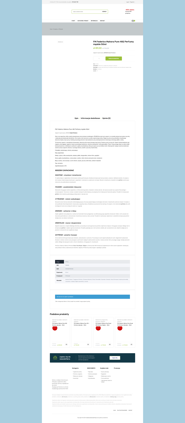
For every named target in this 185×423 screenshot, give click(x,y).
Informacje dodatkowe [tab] (90, 118)
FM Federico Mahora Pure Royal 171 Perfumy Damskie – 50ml (125, 324)
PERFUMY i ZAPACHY (113, 65)
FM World (99, 69)
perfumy (123, 204)
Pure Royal (79, 245)
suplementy (60, 381)
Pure (74, 245)
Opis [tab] (76, 118)
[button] (115, 358)
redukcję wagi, (113, 396)
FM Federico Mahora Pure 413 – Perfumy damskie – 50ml (81, 324)
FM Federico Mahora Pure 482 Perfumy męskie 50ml (119, 67)
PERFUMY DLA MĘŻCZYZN (103, 65)
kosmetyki (54, 383)
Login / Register (130, 2)
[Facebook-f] (53, 410)
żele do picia (64, 396)
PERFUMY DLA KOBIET (57, 319)
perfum (120, 180)
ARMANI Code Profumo (103, 67)
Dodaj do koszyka (114, 58)
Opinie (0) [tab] (106, 118)
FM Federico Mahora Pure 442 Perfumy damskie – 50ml (59, 324)
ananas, (75, 155)
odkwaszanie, (93, 396)
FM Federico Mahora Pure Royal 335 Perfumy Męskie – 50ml (103, 324)
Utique (84, 245)
